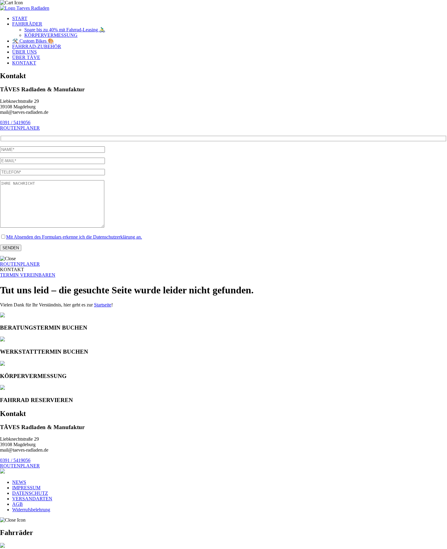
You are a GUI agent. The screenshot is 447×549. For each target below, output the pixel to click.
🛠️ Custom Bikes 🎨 (33, 41)
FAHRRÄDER (27, 23)
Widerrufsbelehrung (31, 509)
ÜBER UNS (24, 51)
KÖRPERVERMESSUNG (51, 35)
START (19, 18)
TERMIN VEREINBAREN (27, 275)
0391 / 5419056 (15, 122)
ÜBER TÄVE (26, 57)
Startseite (102, 304)
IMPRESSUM (26, 487)
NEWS (19, 482)
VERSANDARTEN (32, 498)
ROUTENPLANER (20, 128)
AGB (17, 504)
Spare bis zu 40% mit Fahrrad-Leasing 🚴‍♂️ (64, 29)
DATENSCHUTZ (30, 493)
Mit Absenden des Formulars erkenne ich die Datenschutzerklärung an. (74, 237)
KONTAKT (24, 62)
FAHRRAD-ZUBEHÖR (36, 46)
